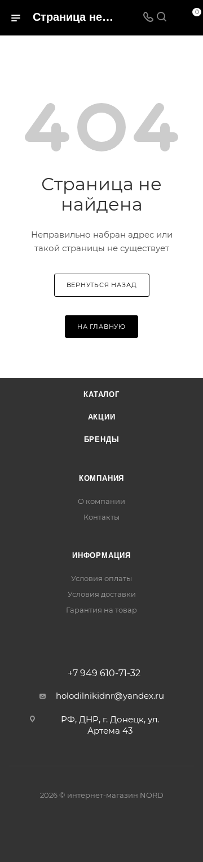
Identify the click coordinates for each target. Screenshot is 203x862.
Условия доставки (102, 594)
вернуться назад (102, 285)
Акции (102, 417)
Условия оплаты (101, 578)
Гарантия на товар (101, 609)
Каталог (101, 394)
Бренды (102, 439)
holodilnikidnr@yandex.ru (110, 695)
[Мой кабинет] (175, 17)
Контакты (101, 516)
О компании (101, 501)
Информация (101, 555)
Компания (101, 478)
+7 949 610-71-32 (104, 673)
